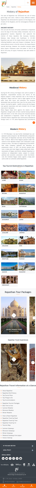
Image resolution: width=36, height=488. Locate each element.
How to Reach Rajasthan (10, 416)
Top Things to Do (8, 398)
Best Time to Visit (8, 405)
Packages (22, 486)
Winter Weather (7, 412)
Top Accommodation (9, 400)
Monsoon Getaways (9, 431)
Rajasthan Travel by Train (10, 420)
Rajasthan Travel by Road (10, 418)
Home (31, 486)
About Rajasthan (7, 390)
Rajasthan (13, 7)
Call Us (13, 486)
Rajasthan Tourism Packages (11, 403)
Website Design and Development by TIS (17, 474)
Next (34, 318)
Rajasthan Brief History (9, 393)
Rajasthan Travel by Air (9, 423)
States (8, 7)
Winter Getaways (8, 433)
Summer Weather (8, 408)
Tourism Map (6, 425)
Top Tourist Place (8, 395)
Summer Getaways (8, 428)
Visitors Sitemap (7, 438)
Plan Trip (4, 486)
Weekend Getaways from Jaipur (12, 435)
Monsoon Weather (8, 410)
